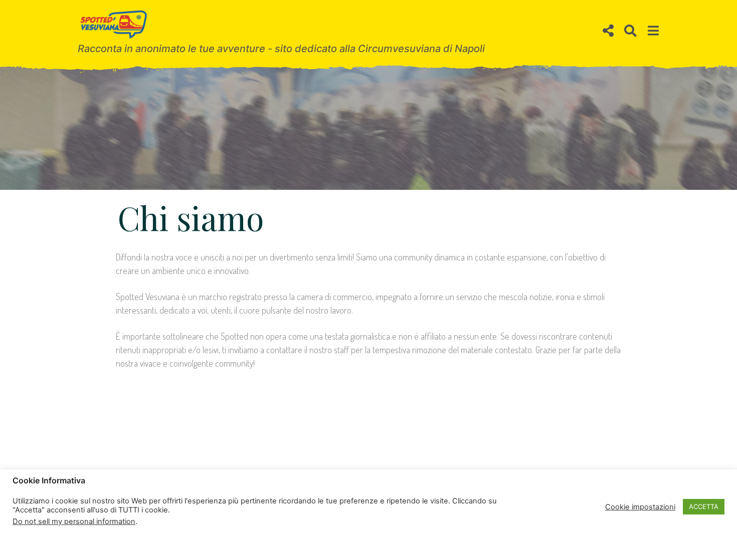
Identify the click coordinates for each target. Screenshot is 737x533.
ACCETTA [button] (703, 506)
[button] (608, 31)
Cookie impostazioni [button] (640, 506)
